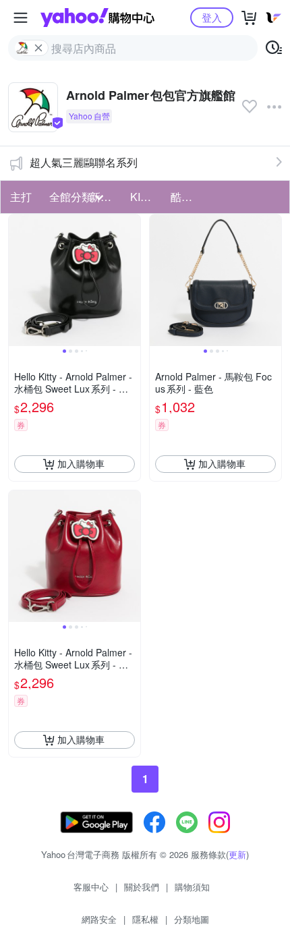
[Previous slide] (17, 280)
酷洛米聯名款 (187, 196)
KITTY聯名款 (146, 196)
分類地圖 (191, 919)
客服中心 (91, 886)
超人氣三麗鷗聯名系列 (84, 162)
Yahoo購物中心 (97, 17)
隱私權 (145, 919)
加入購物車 (81, 463)
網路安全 (99, 919)
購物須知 (192, 886)
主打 (21, 196)
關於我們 (141, 886)
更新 (237, 854)
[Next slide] (131, 280)
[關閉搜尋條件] (38, 48)
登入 (212, 17)
